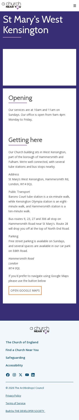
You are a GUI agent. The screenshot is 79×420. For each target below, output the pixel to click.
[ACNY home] (11, 5)
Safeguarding (15, 358)
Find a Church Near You (22, 350)
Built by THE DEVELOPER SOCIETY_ (25, 411)
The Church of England (22, 342)
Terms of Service (16, 403)
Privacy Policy (13, 395)
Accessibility (14, 365)
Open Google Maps (25, 290)
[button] (74, 5)
